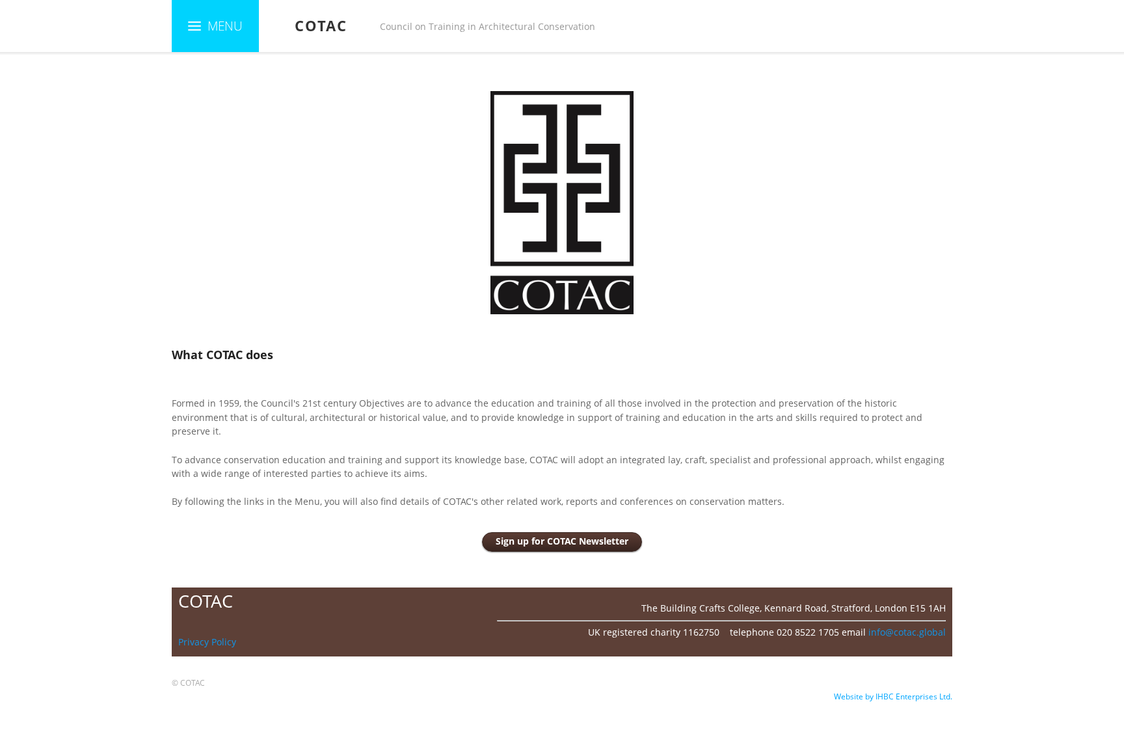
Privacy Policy (207, 642)
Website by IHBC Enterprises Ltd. (893, 696)
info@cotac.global (907, 632)
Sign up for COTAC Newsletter (562, 541)
